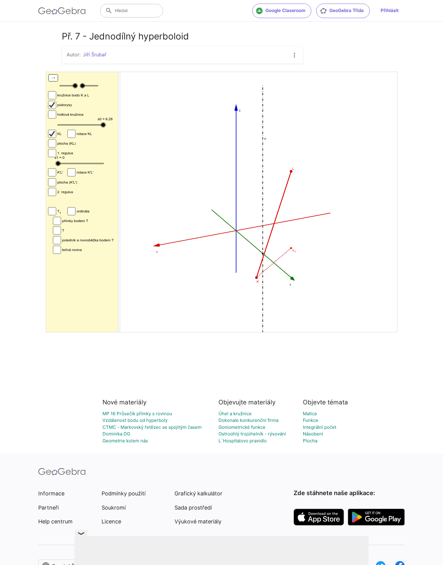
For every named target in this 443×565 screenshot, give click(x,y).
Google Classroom (285, 10)
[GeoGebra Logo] (62, 10)
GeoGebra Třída (346, 10)
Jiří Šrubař (94, 55)
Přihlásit (390, 10)
